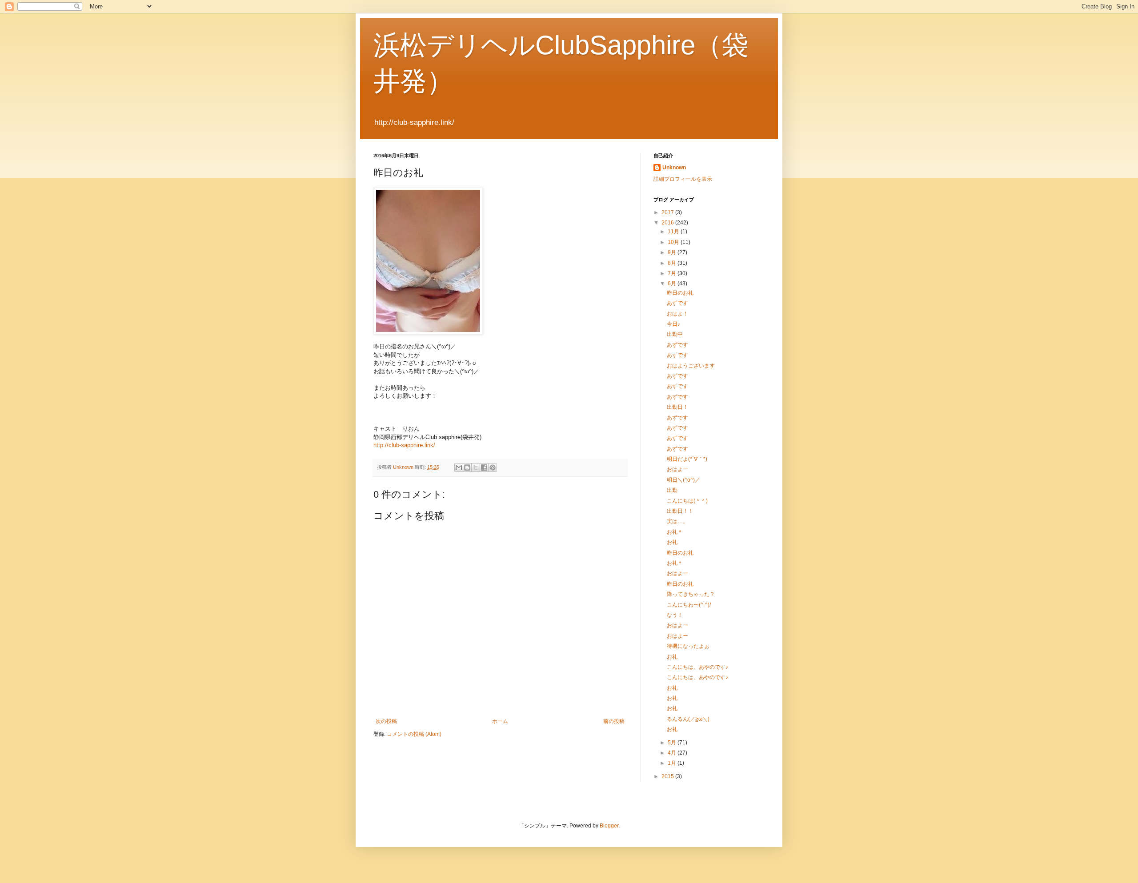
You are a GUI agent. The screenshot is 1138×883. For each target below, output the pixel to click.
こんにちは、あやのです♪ (697, 667)
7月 (672, 273)
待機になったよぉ (688, 646)
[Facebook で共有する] (484, 467)
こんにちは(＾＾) (687, 501)
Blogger (609, 826)
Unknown (674, 167)
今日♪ (673, 324)
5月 (672, 742)
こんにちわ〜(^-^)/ (689, 605)
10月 (674, 242)
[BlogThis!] (467, 467)
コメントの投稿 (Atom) (414, 734)
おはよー (677, 469)
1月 (672, 763)
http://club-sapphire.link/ (404, 445)
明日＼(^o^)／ (683, 480)
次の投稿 (386, 721)
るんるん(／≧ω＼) (688, 719)
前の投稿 (614, 721)
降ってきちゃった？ (691, 594)
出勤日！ (677, 407)
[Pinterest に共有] (492, 467)
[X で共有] (475, 467)
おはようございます (691, 366)
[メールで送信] (458, 467)
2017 (668, 212)
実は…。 (677, 521)
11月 (674, 231)
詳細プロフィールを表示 (682, 179)
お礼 (672, 542)
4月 (672, 753)
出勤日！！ (680, 511)
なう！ (675, 615)
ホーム (500, 721)
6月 (672, 283)
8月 (672, 263)
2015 (668, 776)
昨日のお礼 (680, 293)
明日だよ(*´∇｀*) (687, 459)
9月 (672, 252)
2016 (668, 223)
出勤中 (675, 334)
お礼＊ (675, 532)
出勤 (672, 490)
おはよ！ (677, 314)
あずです (677, 303)
